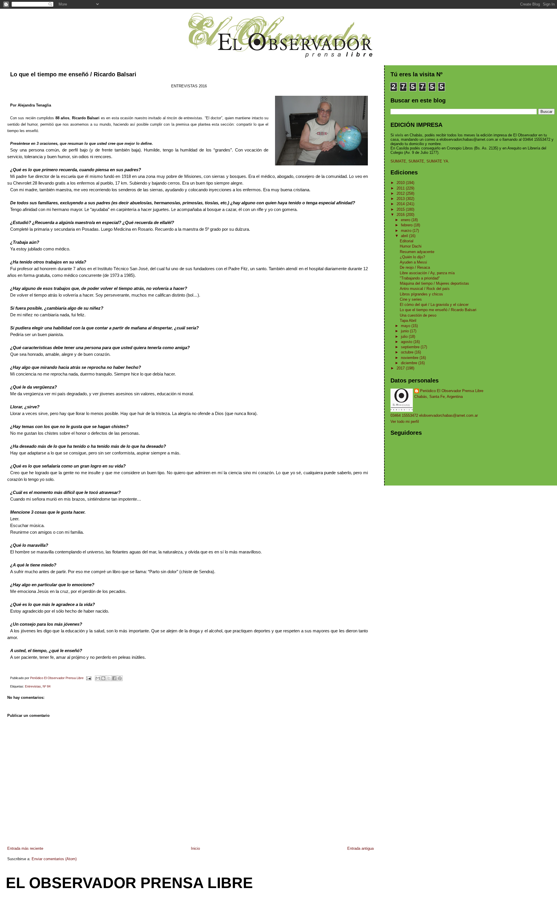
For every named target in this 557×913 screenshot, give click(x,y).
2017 (401, 368)
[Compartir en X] (109, 678)
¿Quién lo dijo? (412, 257)
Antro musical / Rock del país (425, 288)
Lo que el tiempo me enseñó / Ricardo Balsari (438, 310)
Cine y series (411, 299)
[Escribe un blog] (103, 678)
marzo (407, 230)
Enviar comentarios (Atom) (54, 859)
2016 (401, 214)
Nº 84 (46, 686)
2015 (401, 209)
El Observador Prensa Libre (129, 882)
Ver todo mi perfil (404, 421)
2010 (401, 183)
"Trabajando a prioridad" (420, 278)
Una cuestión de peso (418, 315)
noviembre (410, 358)
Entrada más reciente (25, 848)
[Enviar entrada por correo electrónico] (88, 678)
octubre (408, 352)
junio (405, 331)
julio (405, 336)
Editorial (406, 241)
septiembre (411, 347)
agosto (407, 342)
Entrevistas (33, 686)
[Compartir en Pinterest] (120, 678)
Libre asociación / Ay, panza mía (427, 273)
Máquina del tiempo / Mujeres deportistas (434, 283)
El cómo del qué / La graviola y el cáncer (434, 304)
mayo (406, 326)
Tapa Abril (408, 320)
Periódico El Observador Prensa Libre (451, 391)
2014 (401, 204)
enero (406, 220)
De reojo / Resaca (415, 267)
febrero (407, 225)
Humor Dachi (411, 246)
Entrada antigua (360, 848)
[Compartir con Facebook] (114, 678)
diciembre (409, 363)
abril (405, 236)
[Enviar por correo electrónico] (98, 678)
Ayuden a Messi (413, 262)
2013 (401, 198)
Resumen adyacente (417, 252)
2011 (401, 188)
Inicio (195, 848)
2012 (401, 193)
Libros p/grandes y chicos (421, 294)
